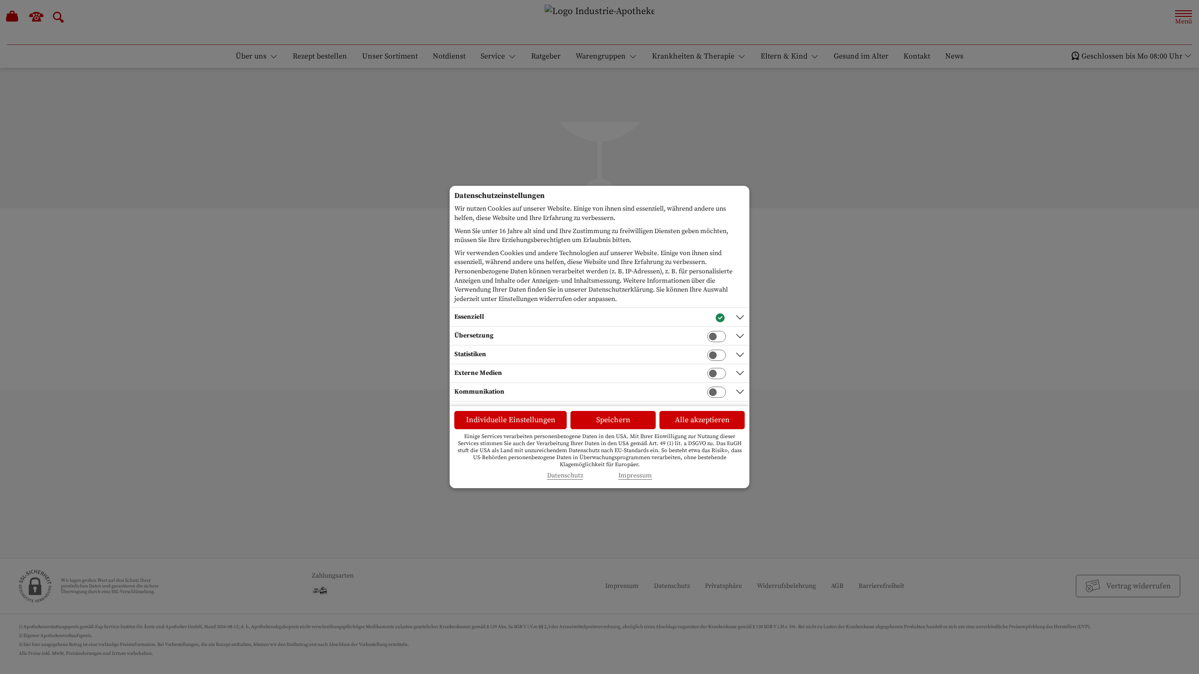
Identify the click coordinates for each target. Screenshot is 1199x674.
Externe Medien (478, 373)
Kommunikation (479, 392)
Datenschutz (565, 476)
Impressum (635, 476)
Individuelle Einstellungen (510, 420)
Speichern (613, 420)
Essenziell (469, 317)
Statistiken (470, 354)
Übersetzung (474, 335)
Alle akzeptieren (702, 420)
